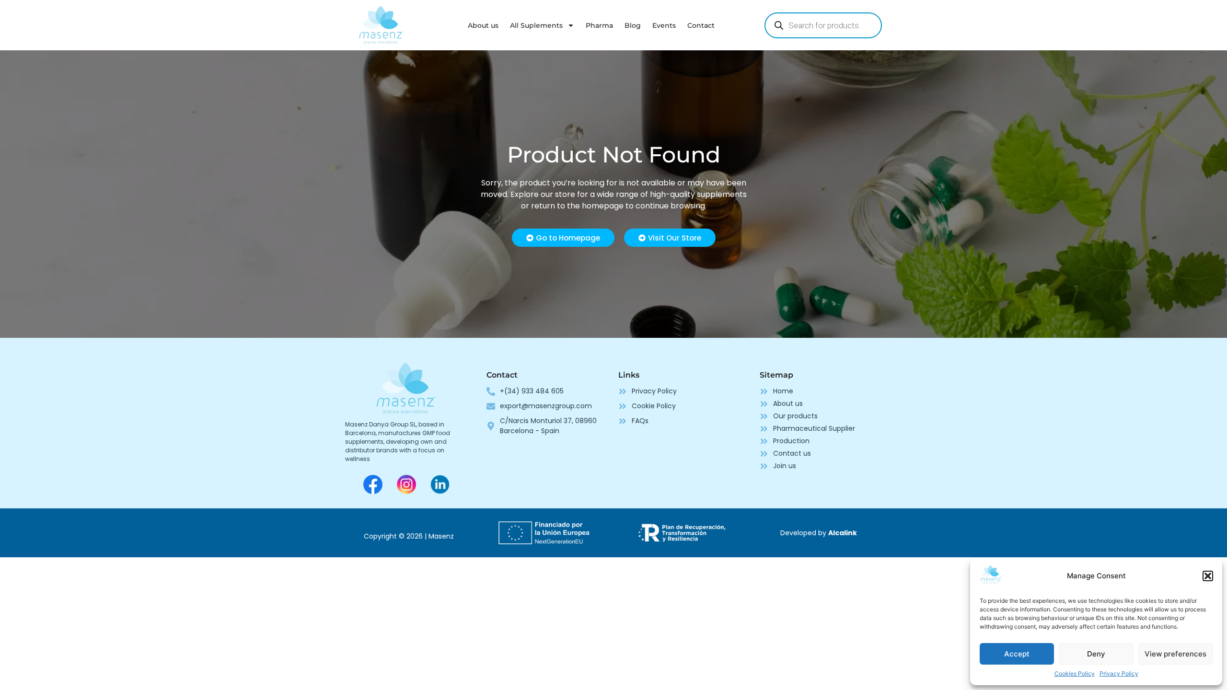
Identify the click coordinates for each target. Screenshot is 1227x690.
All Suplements (536, 25)
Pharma (599, 25)
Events (664, 25)
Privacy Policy (1119, 673)
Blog (633, 25)
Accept (1017, 653)
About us (483, 25)
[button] (1208, 576)
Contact (701, 25)
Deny (1096, 653)
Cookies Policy (1074, 673)
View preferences (1175, 653)
